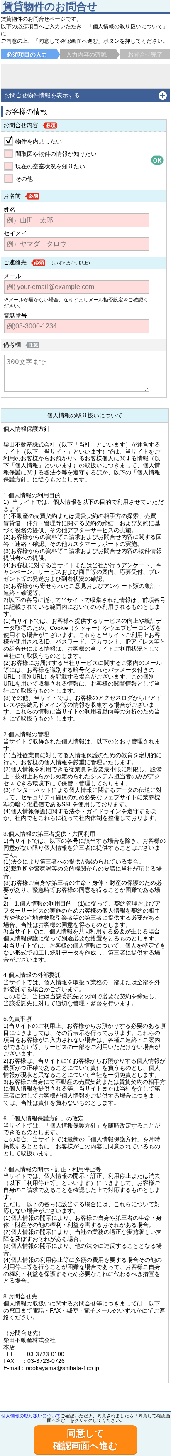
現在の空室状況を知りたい (50, 166)
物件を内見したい (38, 141)
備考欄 (12, 344)
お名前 (12, 195)
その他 (24, 178)
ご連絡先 (15, 262)
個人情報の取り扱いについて (31, 1415)
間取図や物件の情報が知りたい (56, 154)
